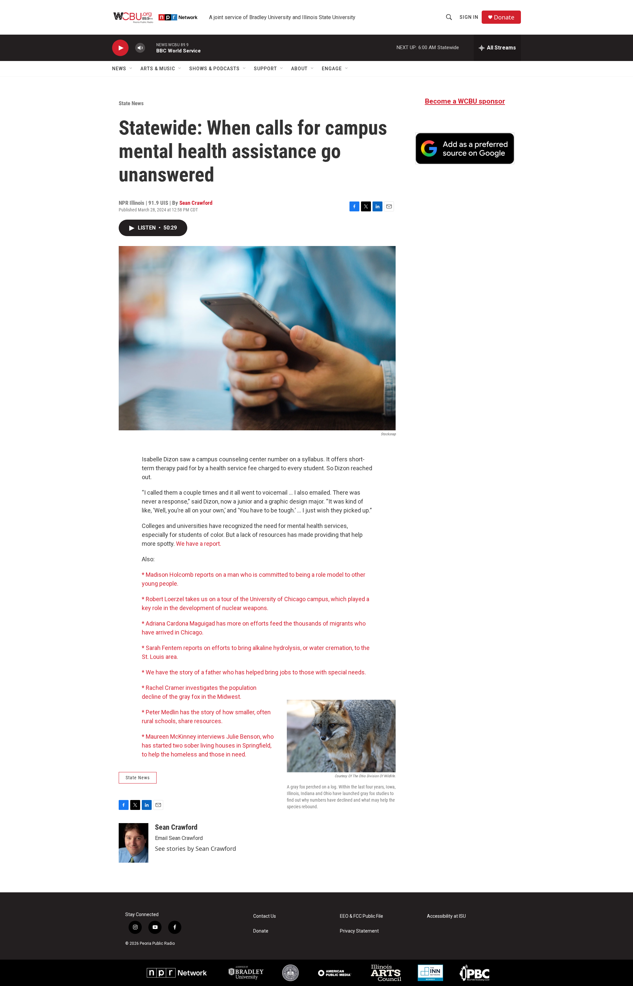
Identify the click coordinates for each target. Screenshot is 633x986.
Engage (332, 68)
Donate (504, 17)
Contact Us (264, 916)
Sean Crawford (195, 203)
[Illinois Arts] (386, 973)
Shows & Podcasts (214, 68)
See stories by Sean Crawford (195, 848)
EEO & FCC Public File (361, 916)
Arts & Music (157, 68)
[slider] (151, 47)
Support (265, 68)
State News (131, 103)
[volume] (140, 48)
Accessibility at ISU (446, 916)
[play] (120, 48)
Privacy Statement (359, 931)
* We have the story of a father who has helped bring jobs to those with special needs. (254, 672)
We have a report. (198, 543)
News (119, 68)
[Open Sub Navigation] (131, 68)
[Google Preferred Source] (465, 148)
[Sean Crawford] (133, 843)
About (299, 68)
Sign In (469, 17)
